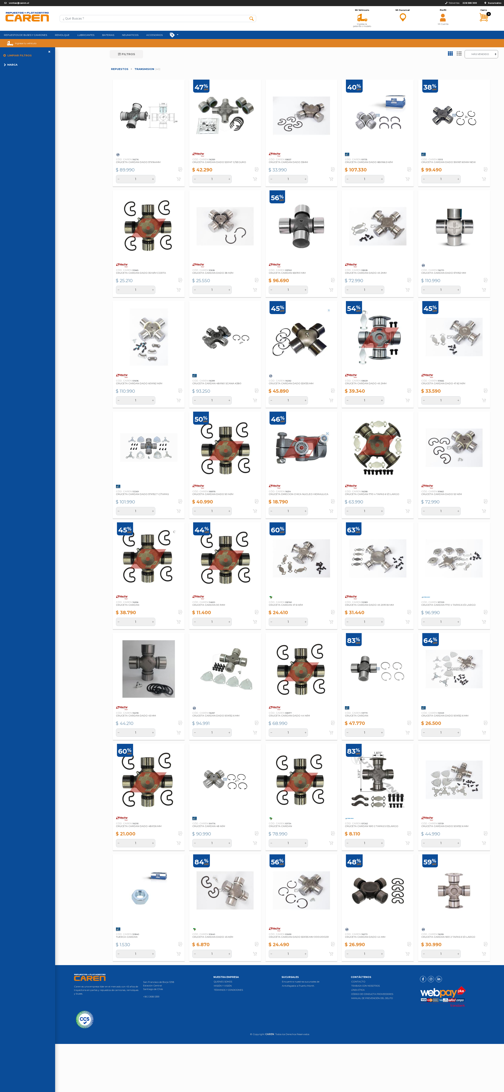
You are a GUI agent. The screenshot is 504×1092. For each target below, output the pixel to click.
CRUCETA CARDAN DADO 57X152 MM (443, 272)
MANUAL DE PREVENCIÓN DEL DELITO (372, 998)
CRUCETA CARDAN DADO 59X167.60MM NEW (448, 162)
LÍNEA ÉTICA (358, 990)
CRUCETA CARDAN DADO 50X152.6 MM (215, 715)
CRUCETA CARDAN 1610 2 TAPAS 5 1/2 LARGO (448, 936)
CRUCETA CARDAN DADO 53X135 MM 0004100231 (299, 936)
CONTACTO (358, 981)
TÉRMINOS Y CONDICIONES (228, 990)
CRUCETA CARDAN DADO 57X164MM (138, 162)
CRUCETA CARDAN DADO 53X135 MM (291, 383)
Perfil (443, 10)
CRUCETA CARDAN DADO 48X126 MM (138, 826)
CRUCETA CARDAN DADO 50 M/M (212, 494)
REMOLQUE (62, 34)
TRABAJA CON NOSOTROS (365, 985)
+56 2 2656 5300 (151, 996)
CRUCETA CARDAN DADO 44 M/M (289, 715)
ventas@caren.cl (19, 3)
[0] (484, 25)
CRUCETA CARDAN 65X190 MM (287, 272)
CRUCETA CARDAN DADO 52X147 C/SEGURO (219, 162)
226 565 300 (469, 3)
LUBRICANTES (85, 34)
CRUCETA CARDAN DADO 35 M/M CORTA (141, 272)
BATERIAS (108, 34)
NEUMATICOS (130, 34)
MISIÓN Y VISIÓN (223, 985)
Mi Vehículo (362, 10)
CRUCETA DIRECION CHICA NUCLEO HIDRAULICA (298, 494)
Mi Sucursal (403, 10)
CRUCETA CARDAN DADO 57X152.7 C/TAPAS (142, 494)
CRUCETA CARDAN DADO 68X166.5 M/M (369, 162)
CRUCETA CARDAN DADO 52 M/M (441, 494)
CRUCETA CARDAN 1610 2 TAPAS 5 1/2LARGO (371, 826)
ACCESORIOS (154, 34)
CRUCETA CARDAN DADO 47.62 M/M (443, 383)
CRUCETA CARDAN (127, 604)
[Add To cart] (178, 179)
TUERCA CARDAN (126, 936)
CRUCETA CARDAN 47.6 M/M (286, 604)
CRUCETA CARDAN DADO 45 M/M (212, 936)
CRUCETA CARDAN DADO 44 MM (365, 936)
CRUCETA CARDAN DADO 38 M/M (212, 272)
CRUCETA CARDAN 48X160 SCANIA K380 (216, 383)
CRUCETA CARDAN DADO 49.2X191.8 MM (369, 604)
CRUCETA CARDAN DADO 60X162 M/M (139, 383)
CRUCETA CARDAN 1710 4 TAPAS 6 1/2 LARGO (372, 494)
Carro (483, 10)
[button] (362, 17)
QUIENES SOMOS (223, 981)
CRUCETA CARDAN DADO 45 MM (136, 715)
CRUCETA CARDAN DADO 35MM (288, 162)
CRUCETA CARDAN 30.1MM (208, 604)
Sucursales (494, 3)
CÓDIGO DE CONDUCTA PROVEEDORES (372, 994)
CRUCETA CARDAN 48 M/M (208, 826)
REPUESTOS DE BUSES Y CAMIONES (25, 34)
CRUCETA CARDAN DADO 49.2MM (365, 272)
